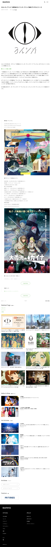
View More (25, 283)
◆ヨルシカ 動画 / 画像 (6, 68)
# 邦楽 (2, 311)
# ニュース (3, 309)
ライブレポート (5, 526)
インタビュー (5, 523)
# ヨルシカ (3, 307)
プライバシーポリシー (31, 523)
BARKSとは (29, 516)
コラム (4, 528)
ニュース (4, 518)
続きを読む (48, 300)
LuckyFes (4, 533)
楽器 (3, 531)
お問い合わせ (29, 518)
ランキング (5, 521)
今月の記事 (5, 516)
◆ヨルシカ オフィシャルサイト (11, 291)
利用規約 (28, 521)
